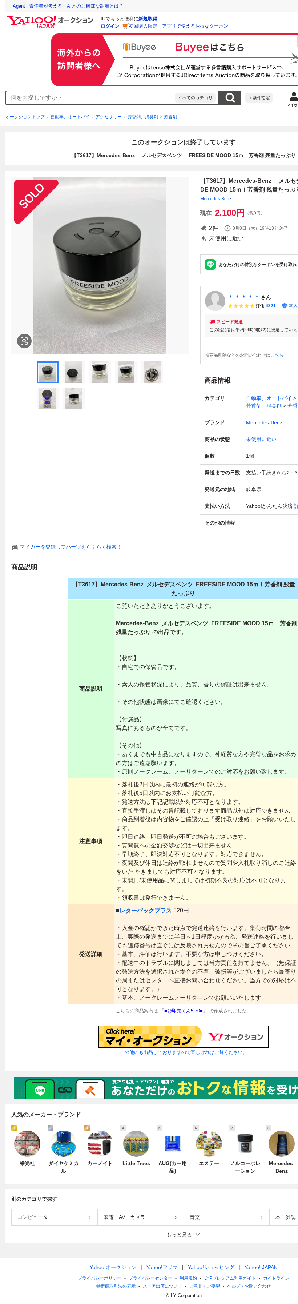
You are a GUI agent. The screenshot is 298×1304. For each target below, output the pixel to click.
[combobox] (90, 97)
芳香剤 (170, 116)
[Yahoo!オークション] (51, 18)
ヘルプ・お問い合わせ (249, 1286)
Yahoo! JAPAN (261, 1267)
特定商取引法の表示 (116, 1286)
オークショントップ (25, 116)
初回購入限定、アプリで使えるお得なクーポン (178, 26)
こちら (276, 355)
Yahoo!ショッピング (211, 1267)
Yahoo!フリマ (162, 1267)
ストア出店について (162, 1286)
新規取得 (147, 18)
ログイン (110, 26)
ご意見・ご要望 (204, 1286)
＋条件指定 (259, 97)
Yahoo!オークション (113, 1267)
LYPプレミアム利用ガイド (230, 1278)
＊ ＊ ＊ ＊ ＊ (243, 297)
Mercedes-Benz (215, 198)
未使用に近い (261, 439)
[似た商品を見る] (24, 341)
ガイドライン (276, 1278)
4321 (271, 305)
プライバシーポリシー (99, 1278)
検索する (230, 98)
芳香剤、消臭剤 (143, 116)
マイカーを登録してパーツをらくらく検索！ (71, 547)
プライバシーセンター (150, 1278)
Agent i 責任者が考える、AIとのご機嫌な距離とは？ (68, 6)
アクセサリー (109, 116)
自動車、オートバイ (70, 116)
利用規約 (188, 1278)
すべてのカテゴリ (195, 97)
